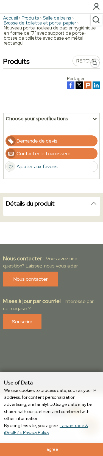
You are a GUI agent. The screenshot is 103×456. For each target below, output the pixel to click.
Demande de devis (36, 141)
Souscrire (22, 321)
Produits (30, 18)
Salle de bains (57, 18)
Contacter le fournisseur (43, 153)
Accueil (10, 18)
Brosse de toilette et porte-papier (40, 23)
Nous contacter (30, 279)
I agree (51, 449)
